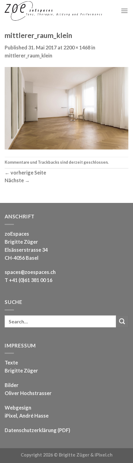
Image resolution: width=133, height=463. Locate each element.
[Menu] (124, 10)
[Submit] (122, 321)
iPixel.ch (104, 454)
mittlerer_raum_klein (28, 55)
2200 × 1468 (76, 47)
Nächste (17, 180)
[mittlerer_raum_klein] (66, 107)
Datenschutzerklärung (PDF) (37, 430)
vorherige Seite (25, 172)
